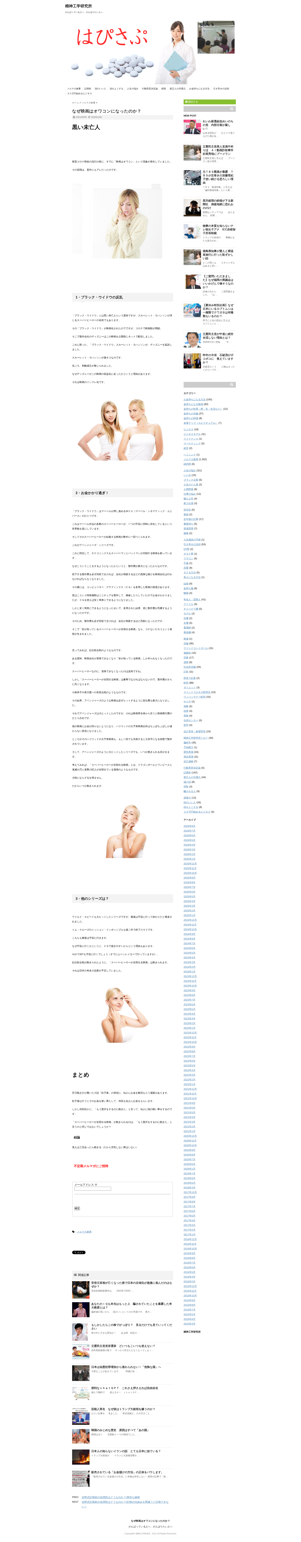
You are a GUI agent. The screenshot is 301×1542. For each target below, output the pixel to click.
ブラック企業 (191, 479)
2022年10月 (190, 1042)
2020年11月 (190, 1140)
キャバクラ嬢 (191, 608)
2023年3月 (189, 1018)
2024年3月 (189, 962)
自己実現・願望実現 (195, 731)
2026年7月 (189, 830)
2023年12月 (190, 976)
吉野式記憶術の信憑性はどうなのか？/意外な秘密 (111, 1497)
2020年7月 (189, 1159)
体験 (186, 706)
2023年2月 (189, 1023)
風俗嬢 (187, 632)
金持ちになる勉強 (193, 404)
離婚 (186, 593)
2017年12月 (190, 1192)
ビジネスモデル (192, 434)
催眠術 (187, 652)
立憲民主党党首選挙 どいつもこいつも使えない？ (123, 1345)
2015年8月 (189, 1305)
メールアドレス (85, 1184)
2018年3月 (189, 1187)
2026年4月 (189, 844)
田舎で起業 (190, 678)
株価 (186, 638)
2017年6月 (189, 1211)
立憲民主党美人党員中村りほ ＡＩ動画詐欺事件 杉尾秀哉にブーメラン (219, 150)
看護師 (187, 627)
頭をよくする (116, 88)
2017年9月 (189, 1197)
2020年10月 (190, 1145)
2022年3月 (189, 1075)
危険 (186, 715)
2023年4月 (189, 1013)
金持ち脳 (188, 588)
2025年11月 (190, 868)
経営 (186, 448)
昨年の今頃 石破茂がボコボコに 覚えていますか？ (218, 359)
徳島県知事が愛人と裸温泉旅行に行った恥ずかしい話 (218, 255)
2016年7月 (189, 1262)
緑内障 (187, 464)
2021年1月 (189, 1131)
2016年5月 (189, 1272)
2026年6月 (189, 835)
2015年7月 (189, 1309)
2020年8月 (189, 1154)
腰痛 (186, 533)
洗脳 (186, 643)
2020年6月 (189, 1164)
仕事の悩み (190, 493)
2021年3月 (189, 1121)
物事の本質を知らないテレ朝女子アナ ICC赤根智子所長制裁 (219, 229)
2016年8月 (189, 1258)
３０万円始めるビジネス (79, 93)
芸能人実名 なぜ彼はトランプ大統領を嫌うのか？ (123, 1409)
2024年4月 (189, 957)
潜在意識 (188, 756)
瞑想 (163, 88)
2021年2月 (189, 1126)
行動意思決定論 (150, 88)
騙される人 (190, 791)
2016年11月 (190, 1244)
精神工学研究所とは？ (196, 737)
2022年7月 (189, 1056)
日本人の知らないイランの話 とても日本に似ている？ (126, 1451)
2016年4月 (189, 1276)
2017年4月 (189, 1220)
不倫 (186, 563)
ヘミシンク (190, 454)
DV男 (186, 549)
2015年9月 (189, 1300)
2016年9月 (189, 1253)
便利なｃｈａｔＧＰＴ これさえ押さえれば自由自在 (124, 1388)
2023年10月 (190, 985)
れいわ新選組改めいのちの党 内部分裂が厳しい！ (218, 125)
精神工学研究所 (78, 6)
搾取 (186, 786)
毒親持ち (188, 523)
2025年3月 (189, 905)
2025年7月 (189, 887)
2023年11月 (190, 981)
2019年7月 (189, 1173)
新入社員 (188, 503)
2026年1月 (189, 859)
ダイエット (190, 687)
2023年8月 (189, 995)
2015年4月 (189, 1319)
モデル (187, 613)
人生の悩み (132, 88)
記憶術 (87, 88)
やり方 (187, 701)
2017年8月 (189, 1201)
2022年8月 (189, 1051)
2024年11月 (190, 924)
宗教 (186, 657)
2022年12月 (190, 1032)
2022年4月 (189, 1070)
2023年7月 (189, 999)
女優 (186, 623)
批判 (186, 725)
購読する (192, 101)
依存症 (187, 509)
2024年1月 (189, 971)
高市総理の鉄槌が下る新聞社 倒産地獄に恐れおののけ (218, 204)
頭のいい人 (100, 88)
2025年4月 (189, 901)
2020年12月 (190, 1136)
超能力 (187, 797)
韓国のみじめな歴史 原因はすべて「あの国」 (120, 1430)
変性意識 (188, 752)
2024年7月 (189, 943)
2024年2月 (189, 967)
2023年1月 (189, 1028)
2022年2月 (189, 1079)
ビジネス (188, 429)
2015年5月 (189, 1314)
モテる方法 (190, 572)
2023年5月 (189, 1009)
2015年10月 (190, 1295)
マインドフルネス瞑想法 (197, 692)
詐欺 (186, 671)
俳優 (186, 618)
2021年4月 (189, 1117)
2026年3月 (189, 849)
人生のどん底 (191, 484)
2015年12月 (190, 1286)
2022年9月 (189, 1046)
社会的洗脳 (190, 667)
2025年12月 (190, 863)
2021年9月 (189, 1103)
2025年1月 (189, 915)
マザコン (188, 558)
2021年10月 (190, 1098)
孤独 (186, 514)
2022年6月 (189, 1060)
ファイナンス (191, 438)
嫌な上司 (188, 498)
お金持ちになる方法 (199, 88)
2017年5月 (189, 1215)
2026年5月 (189, 840)
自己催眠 (188, 761)
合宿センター (191, 720)
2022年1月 (189, 1084)
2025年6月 (189, 891)
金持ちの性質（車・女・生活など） (203, 408)
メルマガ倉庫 (74, 88)
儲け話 (187, 781)
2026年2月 (189, 854)
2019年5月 (189, 1182)
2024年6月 (189, 948)
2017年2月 (189, 1229)
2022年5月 (189, 1065)
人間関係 (188, 489)
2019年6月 (189, 1178)
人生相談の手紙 (192, 539)
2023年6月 (189, 1004)
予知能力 (188, 747)
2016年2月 (189, 1281)
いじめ (187, 475)
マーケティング (192, 443)
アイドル (188, 604)
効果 (186, 711)
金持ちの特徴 (191, 418)
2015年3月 (189, 1323)
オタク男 (188, 553)
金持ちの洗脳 (191, 413)
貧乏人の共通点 (178, 88)
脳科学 (187, 742)
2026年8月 (189, 826)
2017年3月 (189, 1225)
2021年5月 (189, 1112)
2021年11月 (190, 1093)
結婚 (186, 583)
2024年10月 (190, 929)
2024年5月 (189, 952)
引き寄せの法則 (221, 88)
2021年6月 (189, 1107)
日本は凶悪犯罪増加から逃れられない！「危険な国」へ (126, 1366)
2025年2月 (189, 910)
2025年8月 (189, 882)
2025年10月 (190, 873)
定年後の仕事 (191, 519)
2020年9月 (189, 1150)
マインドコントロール (196, 648)
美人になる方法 (192, 577)
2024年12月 (190, 920)
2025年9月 (189, 877)
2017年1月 (189, 1234)
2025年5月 (189, 896)
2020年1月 (189, 1168)
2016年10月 (190, 1248)
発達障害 (188, 528)
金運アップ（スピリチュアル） (201, 423)
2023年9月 (189, 990)
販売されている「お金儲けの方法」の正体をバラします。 (127, 1472)
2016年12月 (190, 1239)
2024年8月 (189, 938)
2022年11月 (190, 1037)
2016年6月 (189, 1267)
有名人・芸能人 (192, 599)
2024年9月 (189, 934)
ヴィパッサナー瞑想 (195, 696)
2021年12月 (190, 1089)
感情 (186, 662)
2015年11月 (190, 1290)
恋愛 (186, 567)
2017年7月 (189, 1206)
